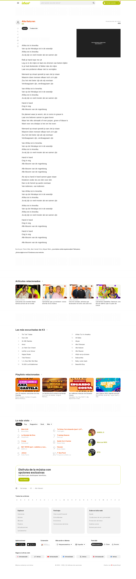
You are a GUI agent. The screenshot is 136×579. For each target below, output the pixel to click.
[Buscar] (93, 3)
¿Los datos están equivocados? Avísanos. (66, 249)
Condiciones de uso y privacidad (99, 517)
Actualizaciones (23, 527)
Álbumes (20, 520)
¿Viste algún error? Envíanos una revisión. (29, 252)
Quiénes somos (94, 524)
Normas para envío (95, 527)
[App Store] (31, 544)
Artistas (20, 517)
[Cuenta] (119, 3)
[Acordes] (18, 37)
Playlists (20, 524)
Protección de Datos (96, 520)
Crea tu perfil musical (60, 514)
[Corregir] (18, 43)
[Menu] (18, 3)
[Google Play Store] (20, 544)
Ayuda (91, 514)
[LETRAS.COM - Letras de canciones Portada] (26, 3)
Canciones (21, 514)
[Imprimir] (18, 40)
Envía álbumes (57, 517)
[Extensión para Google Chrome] (45, 544)
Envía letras (57, 520)
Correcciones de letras (60, 524)
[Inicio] (16, 488)
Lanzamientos (22, 530)
